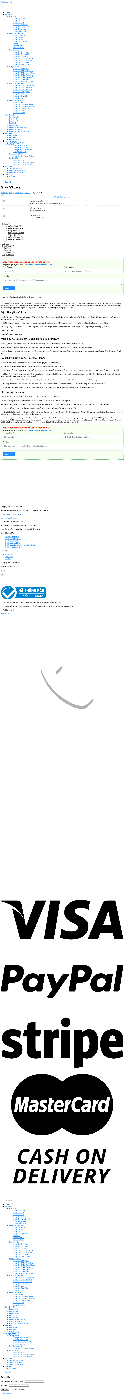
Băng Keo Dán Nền (20, 41)
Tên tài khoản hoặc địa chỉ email (12, 1381)
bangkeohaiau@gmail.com (10, 518)
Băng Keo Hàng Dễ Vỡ (21, 27)
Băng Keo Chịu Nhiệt (16, 100)
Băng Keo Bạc (18, 111)
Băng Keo (8, 14)
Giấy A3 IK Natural (16, 233)
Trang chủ (4, 193)
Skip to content (6, 2)
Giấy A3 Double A (15, 228)
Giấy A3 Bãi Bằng (15, 226)
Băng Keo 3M (10, 115)
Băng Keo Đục (18, 20)
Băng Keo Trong (19, 18)
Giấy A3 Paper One (16, 237)
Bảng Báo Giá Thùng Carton (23, 156)
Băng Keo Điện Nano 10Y (22, 87)
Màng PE (16, 44)
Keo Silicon (13, 135)
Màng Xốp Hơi (18, 46)
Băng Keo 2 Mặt (15, 67)
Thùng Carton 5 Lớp (20, 147)
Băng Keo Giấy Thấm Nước (23, 58)
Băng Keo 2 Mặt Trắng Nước (24, 73)
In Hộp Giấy (13, 158)
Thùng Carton (10, 141)
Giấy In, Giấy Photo (16, 193)
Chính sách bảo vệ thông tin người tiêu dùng (20, 545)
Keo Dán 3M (13, 119)
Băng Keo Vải (18, 37)
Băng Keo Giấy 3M (16, 129)
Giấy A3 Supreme (15, 239)
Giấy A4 (5, 241)
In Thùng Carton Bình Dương (23, 162)
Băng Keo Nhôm (19, 113)
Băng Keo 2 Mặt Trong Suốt (23, 77)
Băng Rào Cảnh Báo (20, 96)
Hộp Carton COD (15, 154)
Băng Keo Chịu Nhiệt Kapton (23, 106)
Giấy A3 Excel (14, 230)
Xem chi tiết (5, 614)
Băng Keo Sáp (18, 39)
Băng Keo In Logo (19, 29)
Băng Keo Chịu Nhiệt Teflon (23, 104)
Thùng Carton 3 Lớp (20, 145)
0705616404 (5, 514)
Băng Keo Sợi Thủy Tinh (22, 102)
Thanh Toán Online (16, 168)
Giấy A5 (5, 244)
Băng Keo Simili (19, 35)
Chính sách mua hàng (12, 543)
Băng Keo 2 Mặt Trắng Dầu (23, 75)
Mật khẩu (5, 1385)
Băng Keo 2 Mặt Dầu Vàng (23, 71)
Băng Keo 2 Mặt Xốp (21, 79)
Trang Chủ (9, 12)
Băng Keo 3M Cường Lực (18, 127)
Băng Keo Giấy (14, 50)
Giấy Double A (8, 246)
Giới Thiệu (9, 557)
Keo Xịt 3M (13, 123)
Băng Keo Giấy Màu (20, 52)
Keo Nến (12, 137)
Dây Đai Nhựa (18, 48)
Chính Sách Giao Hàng (17, 170)
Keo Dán (8, 133)
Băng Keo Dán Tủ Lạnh (21, 108)
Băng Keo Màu (18, 23)
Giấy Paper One (8, 253)
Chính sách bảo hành (12, 541)
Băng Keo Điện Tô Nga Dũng (23, 85)
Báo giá (8, 182)
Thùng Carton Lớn (19, 152)
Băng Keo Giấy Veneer (21, 62)
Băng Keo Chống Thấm (21, 92)
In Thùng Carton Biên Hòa (22, 164)
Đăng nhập (5, 1389)
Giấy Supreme (8, 255)
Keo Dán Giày (14, 139)
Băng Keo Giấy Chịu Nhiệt (22, 60)
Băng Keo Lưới (18, 94)
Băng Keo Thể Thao (20, 25)
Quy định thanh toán (12, 537)
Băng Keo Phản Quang (21, 64)
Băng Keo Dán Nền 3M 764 (19, 131)
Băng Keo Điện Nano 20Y (22, 90)
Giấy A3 (27, 193)
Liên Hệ (8, 174)
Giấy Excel (6, 248)
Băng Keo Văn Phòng (16, 33)
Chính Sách (9, 166)
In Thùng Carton (19, 160)
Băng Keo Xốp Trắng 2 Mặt (23, 81)
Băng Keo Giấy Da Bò (21, 54)
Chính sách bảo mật (16, 172)
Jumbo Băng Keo (19, 31)
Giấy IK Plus (7, 250)
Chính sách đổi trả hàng (13, 539)
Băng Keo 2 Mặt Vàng (21, 69)
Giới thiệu (12, 176)
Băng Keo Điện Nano (16, 83)
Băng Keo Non (18, 98)
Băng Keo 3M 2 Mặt (16, 121)
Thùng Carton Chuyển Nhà (22, 150)
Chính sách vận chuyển (13, 547)
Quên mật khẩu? (7, 1393)
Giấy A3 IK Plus (14, 235)
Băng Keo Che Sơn (20, 56)
